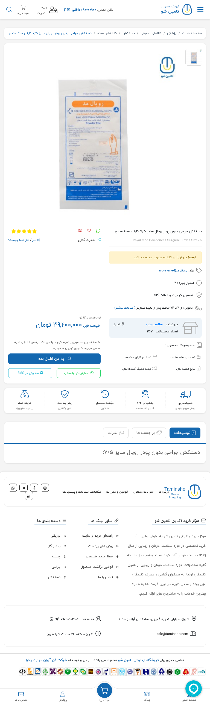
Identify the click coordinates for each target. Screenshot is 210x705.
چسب (56, 556)
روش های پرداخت (100, 546)
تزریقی (55, 536)
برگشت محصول (105, 403)
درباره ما (164, 492)
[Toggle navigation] (200, 10)
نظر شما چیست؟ (18, 240)
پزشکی (171, 33)
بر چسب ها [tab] (145, 432)
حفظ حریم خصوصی (99, 556)
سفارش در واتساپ (76, 373)
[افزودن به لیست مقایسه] (97, 231)
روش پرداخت (64, 403)
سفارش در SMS (28, 373)
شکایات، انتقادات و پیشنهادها (81, 492)
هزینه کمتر (24, 403)
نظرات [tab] (113, 432)
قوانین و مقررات (117, 492)
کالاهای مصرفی (151, 33)
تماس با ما (105, 577)
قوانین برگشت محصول (97, 567)
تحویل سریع (185, 403)
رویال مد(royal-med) (173, 270)
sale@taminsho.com (172, 634)
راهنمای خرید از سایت (97, 536)
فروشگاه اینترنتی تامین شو (138, 660)
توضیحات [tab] (182, 432)
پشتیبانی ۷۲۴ (145, 403)
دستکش (128, 33)
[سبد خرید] (104, 690)
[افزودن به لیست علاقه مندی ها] (88, 231)
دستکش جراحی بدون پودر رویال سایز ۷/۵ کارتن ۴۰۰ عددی (50, 33)
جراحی (56, 567)
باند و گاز (54, 546)
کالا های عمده (107, 33)
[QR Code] (81, 231)
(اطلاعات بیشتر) (124, 308)
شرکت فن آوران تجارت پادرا (46, 660)
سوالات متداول (143, 492)
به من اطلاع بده (51, 358)
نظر (35, 240)
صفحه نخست (192, 33)
